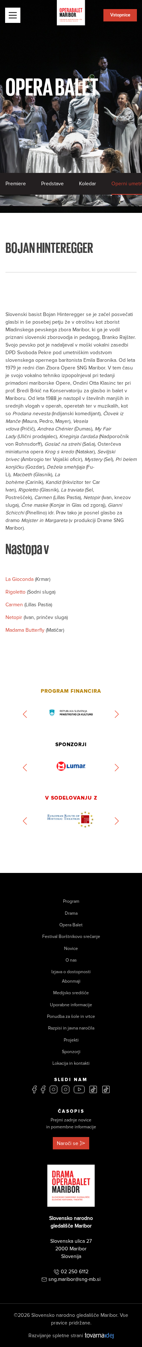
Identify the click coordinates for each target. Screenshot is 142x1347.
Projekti (71, 1040)
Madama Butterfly (25, 630)
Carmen (14, 605)
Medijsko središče (71, 993)
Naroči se (67, 1143)
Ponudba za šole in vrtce (71, 1016)
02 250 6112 (74, 1272)
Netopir (14, 617)
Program (71, 901)
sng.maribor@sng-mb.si (74, 1279)
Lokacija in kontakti (71, 1063)
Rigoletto (16, 592)
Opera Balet (71, 925)
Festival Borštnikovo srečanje (71, 936)
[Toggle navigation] (12, 15)
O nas (71, 960)
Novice (71, 948)
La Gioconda (20, 579)
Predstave (52, 184)
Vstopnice (120, 15)
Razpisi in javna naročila (71, 1028)
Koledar (87, 184)
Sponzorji (71, 1052)
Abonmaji (71, 981)
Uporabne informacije (71, 1005)
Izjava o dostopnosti (71, 972)
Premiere (15, 184)
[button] (25, 714)
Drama (71, 913)
